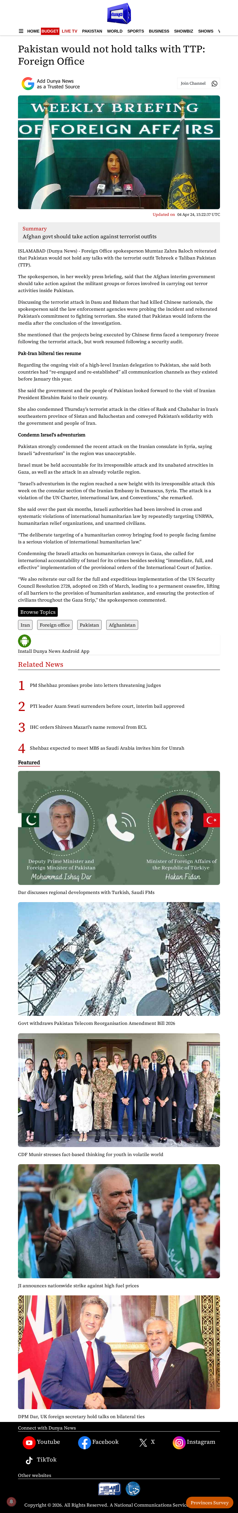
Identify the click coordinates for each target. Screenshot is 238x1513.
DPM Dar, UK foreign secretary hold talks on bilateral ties (81, 1416)
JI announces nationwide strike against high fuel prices (78, 1285)
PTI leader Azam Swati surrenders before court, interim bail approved (107, 706)
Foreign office (55, 625)
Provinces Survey (210, 1502)
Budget (50, 31)
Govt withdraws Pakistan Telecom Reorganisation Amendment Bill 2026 (96, 1023)
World (114, 31)
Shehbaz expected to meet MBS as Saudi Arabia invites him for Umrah (107, 748)
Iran (25, 625)
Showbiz (183, 31)
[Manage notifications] (11, 1501)
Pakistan (92, 31)
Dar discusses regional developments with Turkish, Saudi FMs (86, 892)
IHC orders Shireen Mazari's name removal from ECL (88, 727)
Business (159, 31)
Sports (135, 31)
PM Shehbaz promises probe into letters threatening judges (95, 685)
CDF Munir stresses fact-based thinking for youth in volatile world (90, 1154)
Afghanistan (122, 625)
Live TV (69, 31)
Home (33, 31)
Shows (205, 31)
